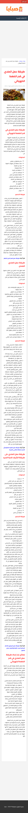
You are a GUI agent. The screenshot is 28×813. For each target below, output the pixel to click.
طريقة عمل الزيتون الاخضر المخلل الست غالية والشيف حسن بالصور (15, 648)
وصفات (20, 61)
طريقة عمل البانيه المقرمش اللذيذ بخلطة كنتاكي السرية (14, 448)
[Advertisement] (14, 36)
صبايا (24, 61)
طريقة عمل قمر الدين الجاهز (12, 258)
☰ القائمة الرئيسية (21, 18)
